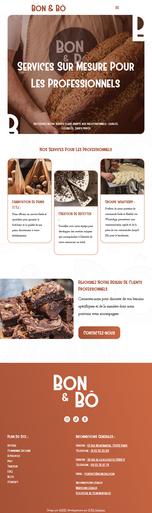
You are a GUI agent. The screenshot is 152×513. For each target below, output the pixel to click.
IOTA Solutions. (96, 510)
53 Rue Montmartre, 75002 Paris (107, 445)
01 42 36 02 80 (100, 450)
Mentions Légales (86, 487)
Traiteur (13, 466)
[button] (117, 7)
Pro (10, 461)
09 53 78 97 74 (100, 464)
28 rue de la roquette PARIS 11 (106, 459)
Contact (13, 482)
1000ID (62, 510)
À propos (14, 455)
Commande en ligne (19, 450)
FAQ (10, 471)
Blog (11, 476)
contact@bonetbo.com (99, 473)
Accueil (12, 445)
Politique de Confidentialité (93, 493)
